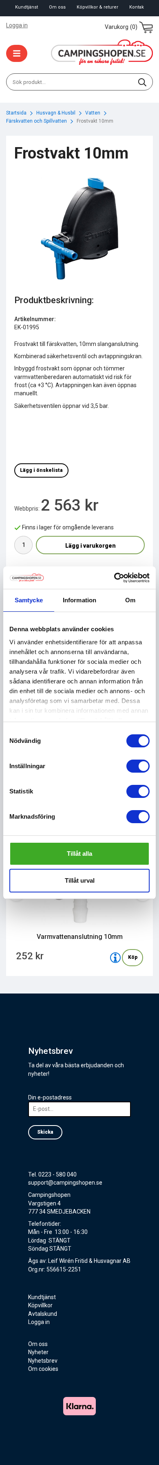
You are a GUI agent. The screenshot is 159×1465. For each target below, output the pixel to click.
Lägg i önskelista (41, 470)
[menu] (16, 53)
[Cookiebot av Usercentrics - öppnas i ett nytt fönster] (114, 578)
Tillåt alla (79, 853)
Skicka (45, 1132)
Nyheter (38, 1352)
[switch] (138, 766)
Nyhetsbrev (42, 1360)
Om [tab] (130, 600)
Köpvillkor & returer (97, 7)
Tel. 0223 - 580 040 (52, 1174)
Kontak (136, 7)
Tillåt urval (80, 880)
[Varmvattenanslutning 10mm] (115, 957)
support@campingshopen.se (65, 1182)
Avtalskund (42, 1314)
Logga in (17, 25)
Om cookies (43, 1369)
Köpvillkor (40, 1305)
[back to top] (142, 1448)
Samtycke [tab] (29, 600)
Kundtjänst (26, 7)
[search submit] (142, 82)
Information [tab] (79, 600)
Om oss (57, 7)
